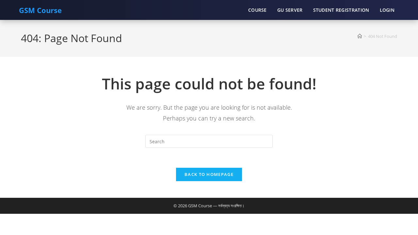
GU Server (290, 10)
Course (257, 10)
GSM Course (40, 10)
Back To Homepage (209, 174)
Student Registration (341, 10)
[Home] (360, 36)
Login (387, 10)
